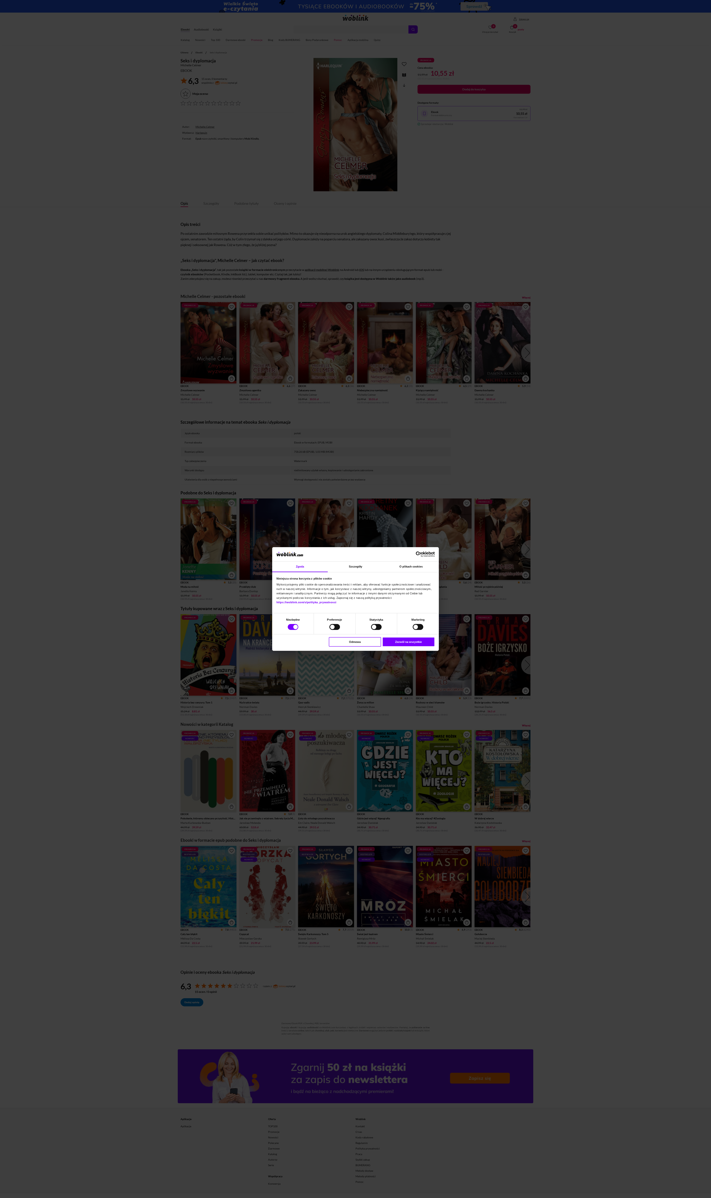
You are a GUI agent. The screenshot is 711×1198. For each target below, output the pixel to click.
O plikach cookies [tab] (411, 566)
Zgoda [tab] (300, 566)
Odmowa (355, 641)
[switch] (334, 627)
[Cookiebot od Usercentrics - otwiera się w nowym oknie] (418, 554)
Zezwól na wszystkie (408, 641)
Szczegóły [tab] (355, 566)
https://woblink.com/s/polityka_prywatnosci (306, 602)
